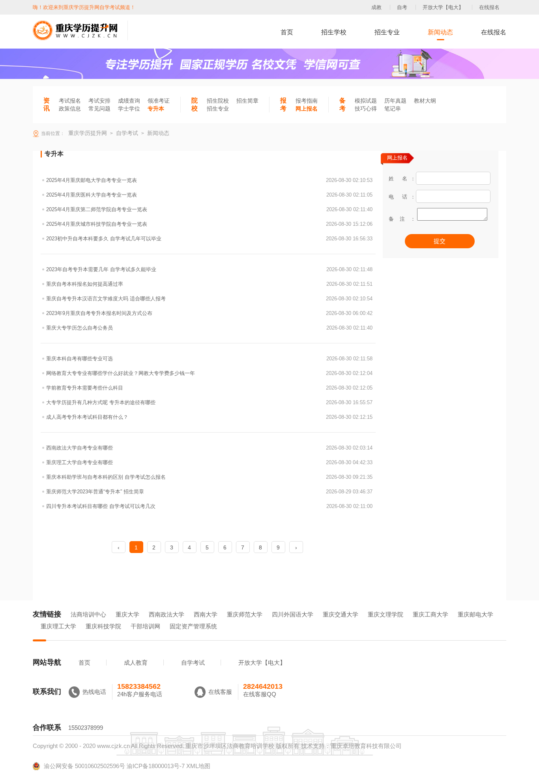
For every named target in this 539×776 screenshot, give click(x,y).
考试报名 (70, 100)
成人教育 (136, 662)
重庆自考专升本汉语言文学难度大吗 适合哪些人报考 (209, 299)
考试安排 (99, 100)
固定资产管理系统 (193, 626)
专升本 (156, 108)
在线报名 (489, 7)
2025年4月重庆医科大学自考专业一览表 (209, 195)
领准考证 (159, 100)
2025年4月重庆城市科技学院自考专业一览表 (209, 224)
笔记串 (392, 108)
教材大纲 (425, 100)
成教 (376, 7)
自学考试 (193, 662)
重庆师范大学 (244, 614)
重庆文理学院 (385, 614)
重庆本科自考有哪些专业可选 (209, 359)
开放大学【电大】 (443, 7)
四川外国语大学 (292, 614)
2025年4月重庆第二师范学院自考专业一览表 (209, 209)
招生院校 (218, 100)
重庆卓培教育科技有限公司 (366, 745)
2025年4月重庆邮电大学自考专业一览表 (209, 180)
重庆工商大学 (430, 614)
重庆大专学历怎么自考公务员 (209, 328)
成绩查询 (129, 100)
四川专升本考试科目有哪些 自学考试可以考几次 (209, 506)
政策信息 (70, 108)
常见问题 (99, 108)
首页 (287, 32)
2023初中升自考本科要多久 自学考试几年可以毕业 (209, 239)
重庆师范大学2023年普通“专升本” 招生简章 (209, 492)
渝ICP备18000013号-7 (156, 766)
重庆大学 (127, 614)
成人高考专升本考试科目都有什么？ (209, 417)
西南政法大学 (166, 614)
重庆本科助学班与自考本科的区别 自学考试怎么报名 (209, 477)
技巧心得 (366, 108)
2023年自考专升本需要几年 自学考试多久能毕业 (209, 269)
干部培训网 (145, 626)
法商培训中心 (88, 614)
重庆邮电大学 (475, 614)
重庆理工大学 (58, 626)
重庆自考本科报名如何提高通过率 (209, 284)
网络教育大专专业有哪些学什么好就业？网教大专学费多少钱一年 (209, 373)
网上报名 (307, 108)
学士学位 (129, 108)
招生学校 (333, 32)
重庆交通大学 (340, 614)
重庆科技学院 (103, 626)
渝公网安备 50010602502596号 (84, 766)
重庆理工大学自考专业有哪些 (209, 462)
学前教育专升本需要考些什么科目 (209, 388)
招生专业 (387, 32)
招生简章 (247, 100)
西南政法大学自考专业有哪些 (209, 448)
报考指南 (307, 100)
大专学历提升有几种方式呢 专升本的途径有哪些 (209, 402)
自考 (402, 7)
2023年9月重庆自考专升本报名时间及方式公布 (209, 313)
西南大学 (205, 614)
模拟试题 (366, 100)
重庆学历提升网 (87, 133)
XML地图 (198, 766)
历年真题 (395, 100)
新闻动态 (440, 32)
